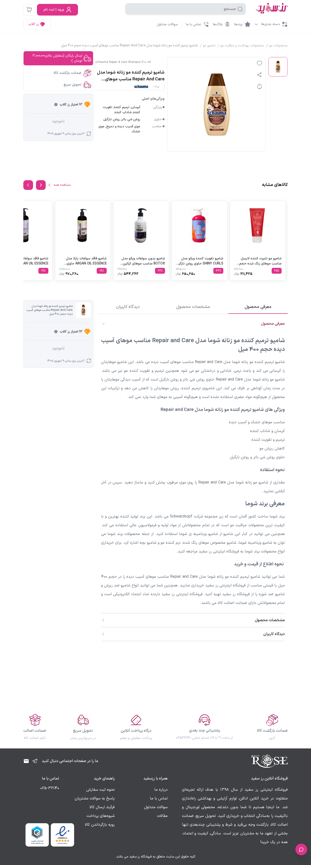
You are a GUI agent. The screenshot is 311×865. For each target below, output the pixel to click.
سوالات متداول (167, 24)
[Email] (26, 761)
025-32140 (49, 788)
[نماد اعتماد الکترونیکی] (62, 835)
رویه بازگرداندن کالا (100, 825)
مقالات (162, 816)
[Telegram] (35, 761)
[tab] (258, 307)
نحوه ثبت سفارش (100, 790)
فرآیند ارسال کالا (102, 807)
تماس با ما (159, 798)
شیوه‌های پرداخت (100, 816)
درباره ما (161, 790)
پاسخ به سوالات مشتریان (95, 798)
